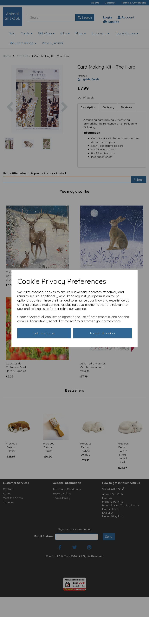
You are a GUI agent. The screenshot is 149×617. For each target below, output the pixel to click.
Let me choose (44, 333)
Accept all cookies (102, 333)
